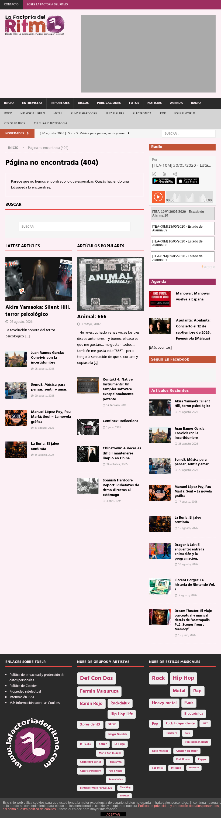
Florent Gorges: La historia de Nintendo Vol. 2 (195, 584)
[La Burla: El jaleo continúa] (16, 449)
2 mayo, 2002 (91, 324)
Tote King (125, 788)
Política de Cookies (23, 686)
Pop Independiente (196, 742)
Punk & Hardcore (84, 113)
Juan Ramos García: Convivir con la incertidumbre (47, 358)
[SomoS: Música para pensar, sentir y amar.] (16, 390)
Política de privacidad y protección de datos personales (36, 677)
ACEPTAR (113, 814)
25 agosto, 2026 (44, 369)
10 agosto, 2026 (188, 564)
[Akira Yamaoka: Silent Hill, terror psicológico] (38, 279)
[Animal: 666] (110, 284)
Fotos (134, 103)
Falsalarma (115, 762)
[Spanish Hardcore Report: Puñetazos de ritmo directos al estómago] (88, 486)
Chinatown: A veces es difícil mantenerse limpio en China (122, 453)
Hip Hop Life (121, 714)
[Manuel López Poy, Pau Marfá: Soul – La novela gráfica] (16, 418)
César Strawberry (90, 771)
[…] (27, 336)
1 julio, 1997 (113, 427)
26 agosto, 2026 (21, 322)
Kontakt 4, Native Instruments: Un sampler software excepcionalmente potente (118, 389)
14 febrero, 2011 (116, 405)
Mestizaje (176, 768)
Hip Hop (183, 678)
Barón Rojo (91, 703)
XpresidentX (90, 724)
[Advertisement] (151, 52)
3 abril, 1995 (114, 501)
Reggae (202, 759)
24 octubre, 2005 (117, 464)
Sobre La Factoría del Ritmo (47, 4)
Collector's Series (90, 762)
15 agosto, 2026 (44, 455)
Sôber (103, 744)
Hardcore (171, 733)
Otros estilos (14, 123)
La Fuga (120, 744)
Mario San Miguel (110, 753)
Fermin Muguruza (99, 691)
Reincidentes (116, 779)
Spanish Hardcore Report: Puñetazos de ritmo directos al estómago (121, 487)
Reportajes (60, 103)
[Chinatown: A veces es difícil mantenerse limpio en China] (88, 454)
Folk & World (184, 113)
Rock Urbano (183, 759)
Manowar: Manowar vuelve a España (193, 296)
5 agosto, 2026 (187, 595)
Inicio (9, 103)
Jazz (205, 723)
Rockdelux (120, 703)
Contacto (11, 4)
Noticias (154, 103)
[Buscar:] (189, 134)
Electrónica (142, 113)
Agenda (176, 103)
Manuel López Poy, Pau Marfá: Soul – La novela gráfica (51, 417)
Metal (57, 113)
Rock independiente (180, 723)
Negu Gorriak (117, 734)
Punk (189, 703)
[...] (96, 363)
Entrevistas (32, 103)
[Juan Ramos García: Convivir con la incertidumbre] (16, 359)
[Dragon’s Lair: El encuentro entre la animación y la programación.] (160, 551)
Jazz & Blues (115, 113)
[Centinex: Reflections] (88, 427)
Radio (196, 103)
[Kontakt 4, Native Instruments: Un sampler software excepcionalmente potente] (88, 385)
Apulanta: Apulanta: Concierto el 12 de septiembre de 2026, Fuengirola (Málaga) (193, 329)
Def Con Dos (96, 678)
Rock (8, 113)
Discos (83, 103)
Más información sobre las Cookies (34, 703)
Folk (187, 733)
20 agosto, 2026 (44, 395)
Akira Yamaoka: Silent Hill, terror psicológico (38, 311)
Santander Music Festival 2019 (96, 788)
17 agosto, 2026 (44, 428)
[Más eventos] (160, 348)
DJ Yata (85, 744)
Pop (163, 113)
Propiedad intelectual (25, 691)
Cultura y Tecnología (50, 123)
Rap (197, 691)
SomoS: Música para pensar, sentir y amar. (49, 387)
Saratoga (124, 796)
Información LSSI (21, 697)
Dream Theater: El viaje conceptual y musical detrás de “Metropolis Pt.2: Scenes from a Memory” (193, 620)
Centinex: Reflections (120, 421)
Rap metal (157, 768)
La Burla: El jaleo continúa (45, 446)
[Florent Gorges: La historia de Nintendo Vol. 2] (160, 586)
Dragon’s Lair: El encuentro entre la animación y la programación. (189, 552)
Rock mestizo (160, 751)
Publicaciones (109, 103)
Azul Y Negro (115, 771)
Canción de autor (187, 751)
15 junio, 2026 (187, 635)
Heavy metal (164, 703)
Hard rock (194, 767)
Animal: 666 (91, 317)
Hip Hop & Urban (32, 113)
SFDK (112, 724)
